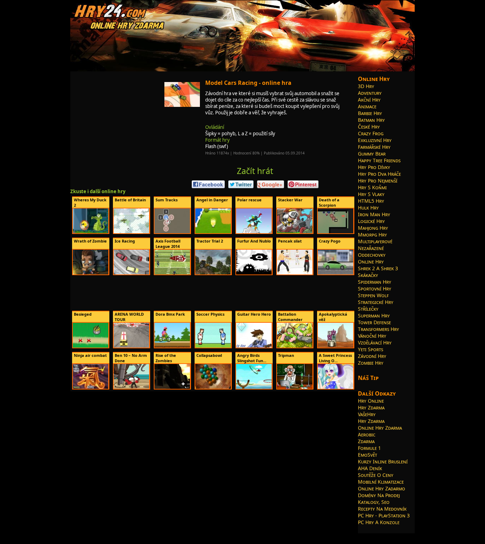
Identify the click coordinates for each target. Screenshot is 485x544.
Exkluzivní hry (375, 140)
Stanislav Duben (241, 535)
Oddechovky (372, 254)
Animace (367, 106)
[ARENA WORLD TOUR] (131, 346)
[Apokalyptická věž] (335, 346)
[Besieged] (90, 346)
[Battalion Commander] (294, 346)
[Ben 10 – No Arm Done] (131, 387)
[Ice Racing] (131, 273)
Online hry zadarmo (381, 488)
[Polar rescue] (253, 232)
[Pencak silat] (294, 273)
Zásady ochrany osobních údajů (286, 535)
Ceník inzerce (328, 535)
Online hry (371, 261)
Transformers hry (378, 329)
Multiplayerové (375, 241)
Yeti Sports (370, 349)
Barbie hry (370, 113)
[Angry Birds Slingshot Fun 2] (253, 387)
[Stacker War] (294, 232)
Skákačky (368, 275)
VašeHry (367, 414)
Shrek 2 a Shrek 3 (378, 268)
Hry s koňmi (372, 187)
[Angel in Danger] (213, 232)
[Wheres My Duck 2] (90, 232)
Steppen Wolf (373, 295)
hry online (182, 535)
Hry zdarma (371, 407)
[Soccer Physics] (213, 346)
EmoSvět (367, 454)
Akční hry (369, 99)
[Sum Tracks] (172, 232)
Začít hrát (255, 170)
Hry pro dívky (374, 167)
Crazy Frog (370, 133)
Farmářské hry (374, 146)
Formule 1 (369, 448)
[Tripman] (294, 387)
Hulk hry (368, 207)
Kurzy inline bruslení (383, 461)
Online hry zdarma (380, 427)
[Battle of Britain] (131, 232)
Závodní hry (372, 356)
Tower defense (374, 322)
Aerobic (366, 434)
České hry (369, 126)
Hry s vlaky (371, 194)
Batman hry (371, 119)
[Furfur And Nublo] (253, 273)
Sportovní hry (374, 288)
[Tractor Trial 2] (213, 273)
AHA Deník (370, 468)
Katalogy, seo (373, 502)
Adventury (370, 92)
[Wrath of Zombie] (90, 273)
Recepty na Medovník (382, 508)
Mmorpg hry (372, 234)
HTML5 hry (371, 200)
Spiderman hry (374, 281)
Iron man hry (374, 214)
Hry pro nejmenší (377, 180)
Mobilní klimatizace (381, 481)
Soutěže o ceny (375, 475)
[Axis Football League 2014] (172, 273)
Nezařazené (371, 248)
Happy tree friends (379, 160)
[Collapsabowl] (213, 387)
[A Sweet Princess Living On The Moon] (335, 387)
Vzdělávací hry (375, 342)
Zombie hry (370, 362)
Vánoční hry (372, 335)
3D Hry (366, 86)
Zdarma (366, 441)
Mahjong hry (373, 227)
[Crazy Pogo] (335, 273)
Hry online (371, 400)
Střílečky (368, 308)
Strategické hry (375, 302)
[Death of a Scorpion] (335, 232)
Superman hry (374, 315)
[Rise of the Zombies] (172, 387)
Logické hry (371, 221)
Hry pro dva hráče (379, 173)
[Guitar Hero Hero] (253, 346)
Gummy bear (372, 153)
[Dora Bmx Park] (172, 346)
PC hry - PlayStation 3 (384, 515)
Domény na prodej (379, 495)
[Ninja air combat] (90, 387)
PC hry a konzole (378, 522)
